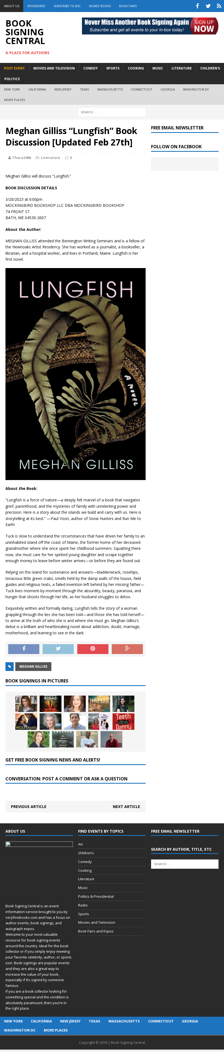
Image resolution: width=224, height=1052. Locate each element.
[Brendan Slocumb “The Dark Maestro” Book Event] (87, 739)
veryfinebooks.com (21, 917)
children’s (86, 852)
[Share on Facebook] (23, 649)
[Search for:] (112, 111)
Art (80, 844)
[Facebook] (197, 6)
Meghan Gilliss (33, 666)
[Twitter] (208, 6)
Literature (50, 157)
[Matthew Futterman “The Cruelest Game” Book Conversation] (75, 721)
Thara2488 (21, 157)
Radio (83, 905)
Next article (126, 806)
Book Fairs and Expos (96, 931)
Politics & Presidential (96, 896)
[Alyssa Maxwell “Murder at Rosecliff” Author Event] (38, 739)
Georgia (168, 89)
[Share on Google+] (127, 649)
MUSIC (157, 68)
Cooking (85, 870)
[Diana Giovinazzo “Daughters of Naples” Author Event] (99, 704)
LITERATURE (182, 68)
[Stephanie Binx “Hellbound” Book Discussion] (123, 704)
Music (83, 887)
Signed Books (100, 6)
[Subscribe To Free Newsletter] (219, 6)
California (37, 89)
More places (14, 100)
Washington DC (196, 89)
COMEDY (90, 68)
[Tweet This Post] (58, 649)
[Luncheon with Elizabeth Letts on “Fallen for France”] (50, 721)
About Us (11, 6)
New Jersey (63, 89)
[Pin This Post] (92, 649)
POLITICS (12, 79)
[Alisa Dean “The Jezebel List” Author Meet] (99, 721)
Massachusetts (110, 89)
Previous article (28, 806)
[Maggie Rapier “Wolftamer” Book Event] (26, 721)
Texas (84, 89)
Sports (83, 913)
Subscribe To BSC (67, 6)
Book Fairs (128, 6)
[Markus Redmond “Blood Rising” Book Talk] (50, 704)
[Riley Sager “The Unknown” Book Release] (111, 739)
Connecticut (141, 89)
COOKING (136, 68)
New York (12, 89)
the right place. (17, 1008)
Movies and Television (54, 68)
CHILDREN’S (210, 68)
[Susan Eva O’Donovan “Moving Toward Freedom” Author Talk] (63, 739)
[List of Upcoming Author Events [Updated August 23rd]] (26, 704)
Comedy (85, 861)
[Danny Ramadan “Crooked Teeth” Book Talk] (123, 721)
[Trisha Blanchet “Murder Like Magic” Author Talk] (75, 704)
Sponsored (36, 6)
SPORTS (112, 68)
